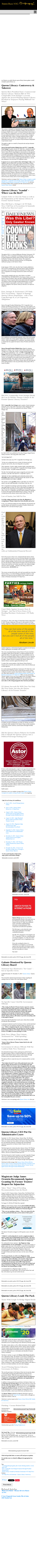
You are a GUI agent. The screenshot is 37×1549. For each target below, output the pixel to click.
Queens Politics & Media (2, 231)
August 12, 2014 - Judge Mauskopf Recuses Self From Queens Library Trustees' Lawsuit (14, 819)
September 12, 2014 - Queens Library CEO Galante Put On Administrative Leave (15, 831)
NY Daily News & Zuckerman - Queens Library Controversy (16, 1474)
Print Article (7, 1484)
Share (5, 1480)
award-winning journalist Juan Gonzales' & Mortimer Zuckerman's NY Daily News (18, 674)
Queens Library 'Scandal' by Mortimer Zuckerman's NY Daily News (18, 1471)
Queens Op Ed (16, 1395)
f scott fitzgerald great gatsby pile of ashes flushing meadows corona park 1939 (18, 1466)
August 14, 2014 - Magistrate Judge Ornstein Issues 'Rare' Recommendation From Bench (14, 825)
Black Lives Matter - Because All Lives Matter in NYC (15, 1491)
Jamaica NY (11, 1326)
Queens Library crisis (25, 1099)
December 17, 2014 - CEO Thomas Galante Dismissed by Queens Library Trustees (15, 843)
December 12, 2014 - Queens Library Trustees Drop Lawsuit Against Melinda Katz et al (14, 837)
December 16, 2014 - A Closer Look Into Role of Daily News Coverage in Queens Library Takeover (14, 849)
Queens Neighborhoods (2, 222)
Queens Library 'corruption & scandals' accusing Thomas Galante (16, 792)
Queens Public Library (6, 185)
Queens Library (26, 973)
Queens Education (19, 1326)
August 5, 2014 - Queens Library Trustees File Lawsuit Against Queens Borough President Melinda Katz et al (15, 813)
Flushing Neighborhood (19, 1425)
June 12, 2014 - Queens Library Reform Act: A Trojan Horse (13, 808)
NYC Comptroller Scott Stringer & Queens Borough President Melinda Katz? (16, 1469)
